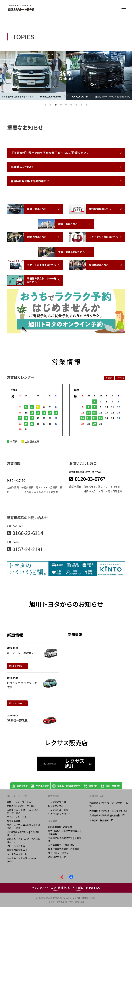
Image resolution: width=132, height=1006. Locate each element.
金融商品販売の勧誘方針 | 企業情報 (64, 839)
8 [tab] (81, 106)
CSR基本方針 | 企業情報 (60, 827)
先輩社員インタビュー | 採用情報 (105, 810)
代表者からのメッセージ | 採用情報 (105, 804)
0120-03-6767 (90, 478)
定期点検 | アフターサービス (21, 805)
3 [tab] (55, 106)
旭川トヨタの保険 (16, 846)
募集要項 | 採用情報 (99, 820)
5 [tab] (65, 106)
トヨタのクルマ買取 (58, 809)
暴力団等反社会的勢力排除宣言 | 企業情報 (64, 832)
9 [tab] (86, 106)
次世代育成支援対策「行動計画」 (65, 849)
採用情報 (93, 796)
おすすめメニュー (16, 820)
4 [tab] (60, 106)
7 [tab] (76, 106)
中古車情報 (53, 796)
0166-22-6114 (28, 533)
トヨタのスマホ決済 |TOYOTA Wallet (21, 860)
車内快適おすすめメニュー (20, 850)
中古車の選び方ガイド (59, 813)
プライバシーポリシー (59, 853)
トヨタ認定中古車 (57, 801)
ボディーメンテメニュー (19, 817)
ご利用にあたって (57, 857)
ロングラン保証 (56, 805)
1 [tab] (45, 106)
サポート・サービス (17, 796)
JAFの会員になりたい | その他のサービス (23, 833)
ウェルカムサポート (17, 854)
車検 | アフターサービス (19, 801)
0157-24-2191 (28, 549)
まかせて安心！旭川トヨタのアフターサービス (23, 811)
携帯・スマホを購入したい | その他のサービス (23, 826)
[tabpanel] (66, 75)
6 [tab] (70, 106)
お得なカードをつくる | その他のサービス (23, 840)
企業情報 (52, 821)
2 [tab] (50, 106)
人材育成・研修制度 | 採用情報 (104, 815)
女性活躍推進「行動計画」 (61, 845)
